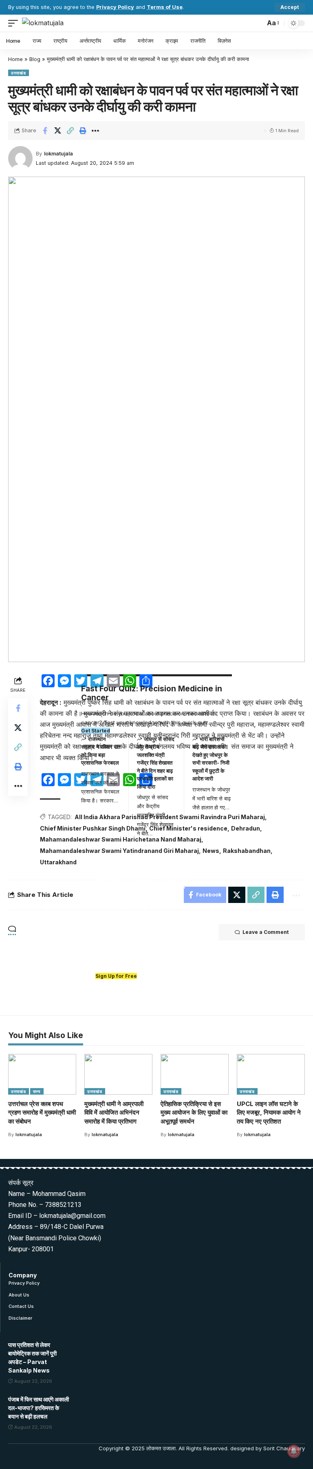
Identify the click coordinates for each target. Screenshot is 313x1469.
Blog (34, 59)
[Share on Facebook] (45, 130)
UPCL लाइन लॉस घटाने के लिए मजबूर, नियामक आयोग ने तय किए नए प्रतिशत (269, 1113)
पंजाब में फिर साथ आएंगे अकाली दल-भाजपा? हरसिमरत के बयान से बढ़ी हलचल (38, 1408)
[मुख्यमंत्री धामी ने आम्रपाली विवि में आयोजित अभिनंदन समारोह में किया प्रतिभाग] (118, 1074)
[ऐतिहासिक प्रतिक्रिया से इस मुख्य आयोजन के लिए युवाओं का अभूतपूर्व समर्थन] (195, 1074)
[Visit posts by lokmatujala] (20, 158)
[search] (257, 23)
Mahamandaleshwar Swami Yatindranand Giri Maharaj (119, 850)
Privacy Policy (115, 7)
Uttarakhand (58, 862)
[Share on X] (57, 130)
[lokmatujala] (43, 22)
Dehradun (245, 828)
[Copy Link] (70, 130)
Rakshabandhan (247, 850)
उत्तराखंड (18, 72)
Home (15, 59)
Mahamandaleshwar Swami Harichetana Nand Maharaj (120, 839)
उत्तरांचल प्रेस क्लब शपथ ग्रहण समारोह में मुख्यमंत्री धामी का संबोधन (42, 1113)
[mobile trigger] (15, 22)
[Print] (82, 130)
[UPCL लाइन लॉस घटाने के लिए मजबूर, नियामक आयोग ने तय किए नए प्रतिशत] (271, 1074)
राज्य (37, 1091)
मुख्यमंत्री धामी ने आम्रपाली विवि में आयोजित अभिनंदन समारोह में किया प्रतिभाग (113, 1113)
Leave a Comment (265, 932)
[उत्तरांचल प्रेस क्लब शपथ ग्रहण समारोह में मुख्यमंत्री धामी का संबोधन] (42, 1074)
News (211, 850)
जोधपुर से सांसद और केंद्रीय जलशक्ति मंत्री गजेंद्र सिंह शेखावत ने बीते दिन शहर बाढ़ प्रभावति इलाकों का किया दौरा (155, 763)
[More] (95, 130)
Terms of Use (165, 7)
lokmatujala (58, 154)
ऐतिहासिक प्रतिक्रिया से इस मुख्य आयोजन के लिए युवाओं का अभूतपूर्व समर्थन (194, 1113)
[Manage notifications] (293, 1451)
